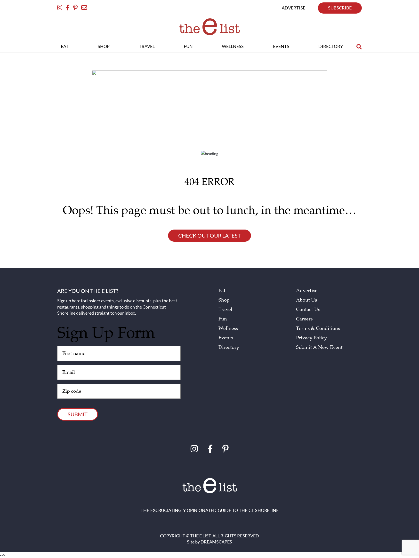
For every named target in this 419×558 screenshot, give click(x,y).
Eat (222, 291)
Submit (78, 414)
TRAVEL (147, 46)
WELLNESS (233, 46)
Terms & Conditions (318, 328)
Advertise (306, 291)
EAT (65, 46)
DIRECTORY (330, 46)
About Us (306, 300)
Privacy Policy (311, 338)
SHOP (104, 46)
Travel (225, 309)
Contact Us (308, 309)
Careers (304, 319)
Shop (224, 300)
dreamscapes (216, 541)
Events (225, 338)
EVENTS (281, 46)
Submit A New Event (319, 347)
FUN (188, 46)
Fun (222, 319)
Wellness (228, 328)
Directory (228, 347)
